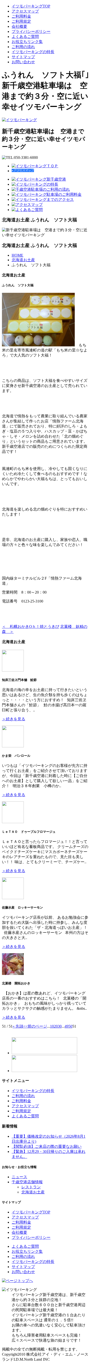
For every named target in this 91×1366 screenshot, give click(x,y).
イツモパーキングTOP (31, 6)
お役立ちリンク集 (27, 42)
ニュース (19, 1177)
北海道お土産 (23, 260)
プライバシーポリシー (31, 31)
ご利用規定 (21, 21)
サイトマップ (23, 57)
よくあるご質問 (25, 37)
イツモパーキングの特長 (33, 52)
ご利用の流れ (23, 47)
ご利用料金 (21, 16)
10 (52, 1026)
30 (60, 1026)
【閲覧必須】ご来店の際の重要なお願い (47, 1146)
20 (56, 1026)
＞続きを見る (13, 719)
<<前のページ (35, 1026)
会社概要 (19, 26)
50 (70, 1026)
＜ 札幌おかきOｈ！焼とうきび (30, 626)
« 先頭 (18, 1026)
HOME (17, 255)
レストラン (31, 1187)
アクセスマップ (25, 11)
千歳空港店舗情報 (27, 1182)
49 (66, 1026)
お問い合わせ (23, 62)
